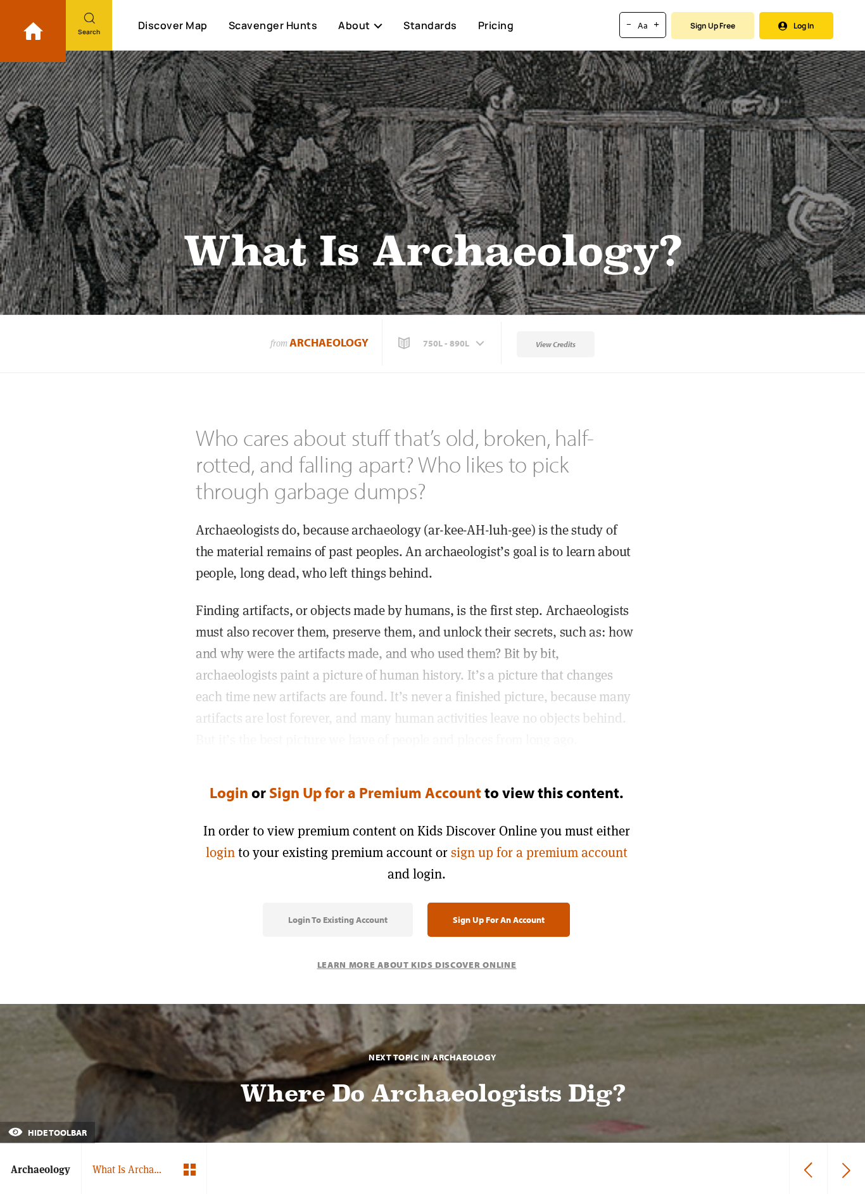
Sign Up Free (712, 25)
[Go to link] (33, 31)
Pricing (496, 25)
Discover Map (173, 25)
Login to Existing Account (338, 919)
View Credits (556, 344)
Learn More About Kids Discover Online (417, 964)
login (220, 852)
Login (229, 792)
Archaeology (329, 342)
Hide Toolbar (56, 1132)
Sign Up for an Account (499, 919)
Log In (803, 25)
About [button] (354, 25)
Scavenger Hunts (273, 25)
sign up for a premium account (539, 852)
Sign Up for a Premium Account (375, 792)
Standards (430, 25)
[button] (443, 343)
